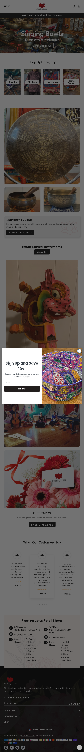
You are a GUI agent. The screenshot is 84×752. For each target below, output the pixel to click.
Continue (22, 389)
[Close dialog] (79, 351)
